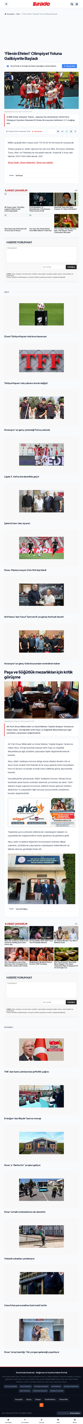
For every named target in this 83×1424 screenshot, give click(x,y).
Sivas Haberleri (25, 1386)
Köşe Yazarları (25, 1391)
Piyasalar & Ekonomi (71, 1386)
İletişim (38, 1399)
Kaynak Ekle (70, 66)
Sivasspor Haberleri (41, 1386)
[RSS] (41, 1405)
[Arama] (6, 4)
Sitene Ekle (63, 1399)
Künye (28, 1399)
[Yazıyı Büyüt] (58, 131)
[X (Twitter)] (71, 131)
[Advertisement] (41, 32)
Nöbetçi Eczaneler (56, 1391)
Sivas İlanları (56, 1386)
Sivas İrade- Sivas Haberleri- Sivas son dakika (30, 162)
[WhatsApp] (67, 131)
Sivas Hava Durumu (40, 1391)
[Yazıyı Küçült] (62, 131)
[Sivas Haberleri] (41, 4)
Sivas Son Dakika (11, 1386)
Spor (18, 14)
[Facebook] (75, 131)
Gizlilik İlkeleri (50, 1399)
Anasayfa (10, 14)
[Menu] (77, 4)
